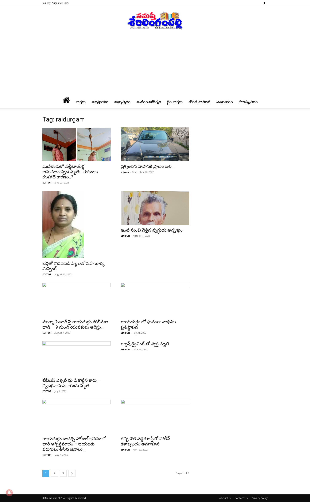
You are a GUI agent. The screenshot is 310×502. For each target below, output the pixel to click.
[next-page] (71, 473)
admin (125, 172)
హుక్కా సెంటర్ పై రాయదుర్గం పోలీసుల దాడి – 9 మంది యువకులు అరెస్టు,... (75, 324)
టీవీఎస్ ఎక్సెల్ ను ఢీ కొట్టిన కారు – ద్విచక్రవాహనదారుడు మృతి (71, 383)
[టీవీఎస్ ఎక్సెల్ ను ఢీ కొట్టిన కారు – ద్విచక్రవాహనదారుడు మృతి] (76, 358)
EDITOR (46, 182)
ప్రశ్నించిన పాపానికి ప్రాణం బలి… (147, 166)
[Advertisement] (155, 65)
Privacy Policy (260, 498)
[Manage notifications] (9, 492)
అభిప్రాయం (100, 102)
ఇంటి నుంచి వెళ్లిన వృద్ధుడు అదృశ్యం (152, 230)
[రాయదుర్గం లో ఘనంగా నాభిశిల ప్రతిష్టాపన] (155, 300)
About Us (224, 498)
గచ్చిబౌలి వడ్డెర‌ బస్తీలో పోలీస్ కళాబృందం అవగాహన (145, 441)
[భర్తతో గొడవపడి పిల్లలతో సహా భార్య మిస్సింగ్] (76, 224)
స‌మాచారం (224, 102)
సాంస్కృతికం (248, 102)
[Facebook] (264, 3)
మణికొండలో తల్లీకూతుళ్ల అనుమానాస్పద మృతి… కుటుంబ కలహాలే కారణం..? (70, 171)
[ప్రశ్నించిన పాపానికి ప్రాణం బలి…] (155, 144)
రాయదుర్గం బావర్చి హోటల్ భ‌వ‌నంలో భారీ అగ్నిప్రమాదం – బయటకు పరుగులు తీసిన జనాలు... (74, 444)
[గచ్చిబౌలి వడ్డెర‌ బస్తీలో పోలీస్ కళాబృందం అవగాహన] (155, 416)
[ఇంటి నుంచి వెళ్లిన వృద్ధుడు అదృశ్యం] (155, 208)
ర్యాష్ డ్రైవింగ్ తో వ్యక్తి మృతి (145, 343)
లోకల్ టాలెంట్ (199, 102)
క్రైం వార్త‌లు (175, 102)
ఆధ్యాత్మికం (122, 102)
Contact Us (241, 498)
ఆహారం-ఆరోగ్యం (148, 102)
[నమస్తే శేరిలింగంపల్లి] (155, 20)
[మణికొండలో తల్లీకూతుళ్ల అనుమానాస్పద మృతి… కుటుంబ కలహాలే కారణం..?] (76, 144)
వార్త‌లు (81, 102)
